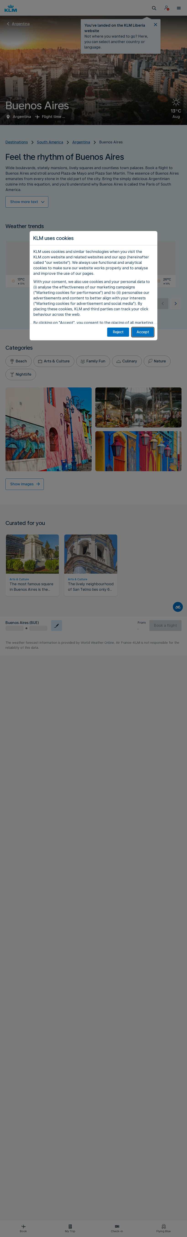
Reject (118, 332)
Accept (143, 332)
